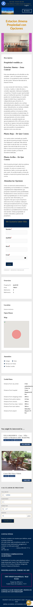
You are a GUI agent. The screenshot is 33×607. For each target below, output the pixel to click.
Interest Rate (4, 505)
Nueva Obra (18, 440)
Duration (3, 512)
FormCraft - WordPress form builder (14, 270)
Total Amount (4, 492)
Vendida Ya (12, 476)
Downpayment (4, 498)
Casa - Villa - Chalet (9, 440)
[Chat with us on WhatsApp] (28, 602)
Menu (27, 11)
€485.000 (27, 480)
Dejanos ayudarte (11, 548)
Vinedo (6, 476)
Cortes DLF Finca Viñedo (12, 473)
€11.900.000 (26, 444)
